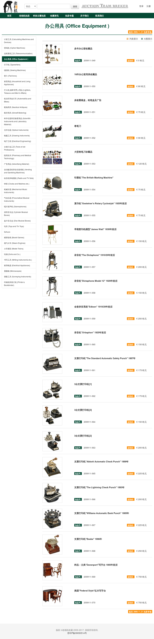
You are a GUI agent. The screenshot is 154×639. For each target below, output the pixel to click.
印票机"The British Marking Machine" (93, 177)
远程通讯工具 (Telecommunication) (18, 53)
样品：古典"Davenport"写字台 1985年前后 (96, 564)
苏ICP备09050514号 (77, 632)
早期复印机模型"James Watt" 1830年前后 (95, 229)
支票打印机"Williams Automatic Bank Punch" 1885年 (101, 513)
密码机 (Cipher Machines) (14, 47)
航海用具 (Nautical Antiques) (15, 107)
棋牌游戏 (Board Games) (14, 237)
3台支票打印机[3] (83, 410)
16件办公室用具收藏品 (85, 74)
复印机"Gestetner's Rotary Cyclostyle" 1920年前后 (100, 203)
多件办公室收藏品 (83, 48)
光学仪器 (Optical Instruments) (16, 130)
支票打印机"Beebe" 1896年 (88, 539)
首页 (9, 15)
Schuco (7, 232)
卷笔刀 (77, 126)
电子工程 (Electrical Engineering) (17, 141)
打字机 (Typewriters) (12, 64)
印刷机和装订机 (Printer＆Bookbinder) (14, 283)
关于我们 (84, 15)
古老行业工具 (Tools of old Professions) (14, 148)
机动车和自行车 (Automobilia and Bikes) (17, 100)
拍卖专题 (69, 15)
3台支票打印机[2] (83, 435)
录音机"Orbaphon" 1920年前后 (90, 332)
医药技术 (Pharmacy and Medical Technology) (17, 157)
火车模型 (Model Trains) (13, 248)
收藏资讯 (54, 15)
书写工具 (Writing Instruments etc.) (18, 259)
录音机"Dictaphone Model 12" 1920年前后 (95, 280)
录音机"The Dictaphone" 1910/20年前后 (94, 255)
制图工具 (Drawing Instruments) (17, 135)
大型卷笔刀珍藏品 (83, 151)
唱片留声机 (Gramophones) (15, 206)
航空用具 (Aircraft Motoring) (15, 112)
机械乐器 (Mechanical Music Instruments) (15, 191)
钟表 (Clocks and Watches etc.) (16, 183)
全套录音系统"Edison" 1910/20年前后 (93, 306)
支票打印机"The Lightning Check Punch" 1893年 (99, 487)
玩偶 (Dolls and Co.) (12, 254)
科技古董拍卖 (39, 15)
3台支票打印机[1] (83, 384)
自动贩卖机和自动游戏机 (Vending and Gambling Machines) (18, 171)
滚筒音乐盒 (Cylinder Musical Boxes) (16, 213)
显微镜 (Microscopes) (13, 271)
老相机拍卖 (24, 15)
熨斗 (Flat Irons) (10, 75)
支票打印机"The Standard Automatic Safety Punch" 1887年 (105, 358)
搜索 (75, 6)
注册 (148, 6)
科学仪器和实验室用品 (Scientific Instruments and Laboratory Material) (17, 121)
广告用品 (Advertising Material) (16, 164)
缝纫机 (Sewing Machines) (15, 70)
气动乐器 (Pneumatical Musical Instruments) (16, 199)
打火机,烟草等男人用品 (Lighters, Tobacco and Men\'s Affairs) (17, 91)
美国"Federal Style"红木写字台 (90, 590)
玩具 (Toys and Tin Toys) (14, 226)
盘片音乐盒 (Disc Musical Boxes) (17, 220)
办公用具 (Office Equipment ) (16, 59)
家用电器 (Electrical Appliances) (17, 265)
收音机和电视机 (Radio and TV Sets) (19, 178)
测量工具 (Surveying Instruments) (17, 276)
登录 (141, 6)
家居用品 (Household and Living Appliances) (17, 83)
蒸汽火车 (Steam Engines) (14, 243)
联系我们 (99, 15)
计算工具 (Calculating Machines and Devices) (19, 40)
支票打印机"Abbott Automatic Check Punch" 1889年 (101, 461)
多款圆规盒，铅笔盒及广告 (87, 100)
